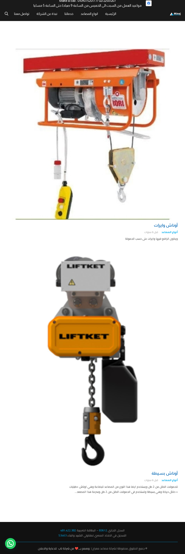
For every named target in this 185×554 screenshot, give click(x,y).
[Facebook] (149, 3)
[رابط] (175, 14)
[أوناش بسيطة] (92, 258)
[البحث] (6, 14)
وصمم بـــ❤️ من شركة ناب (73, 548)
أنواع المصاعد (170, 232)
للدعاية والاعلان (47, 548)
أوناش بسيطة (165, 473)
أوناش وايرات (166, 225)
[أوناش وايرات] (92, 51)
